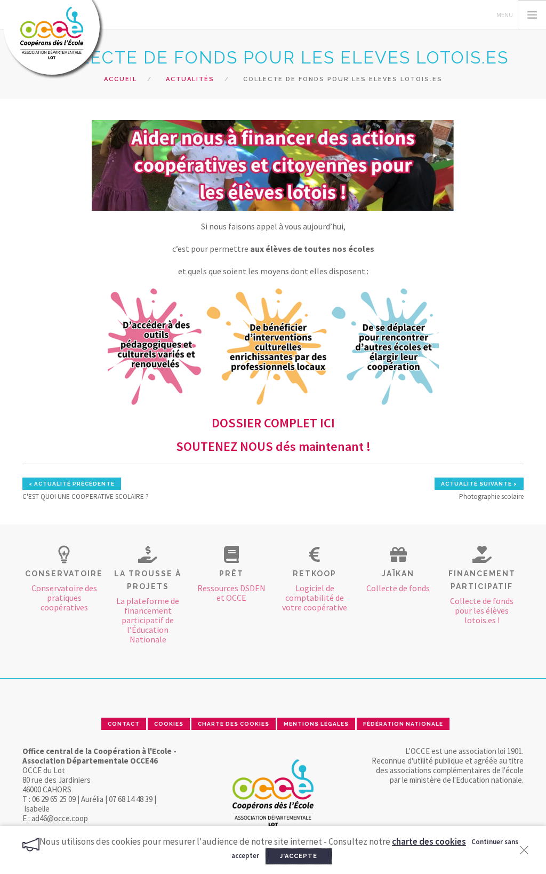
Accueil (120, 79)
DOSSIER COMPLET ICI (273, 423)
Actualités (190, 79)
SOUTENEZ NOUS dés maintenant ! (273, 446)
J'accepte (298, 856)
